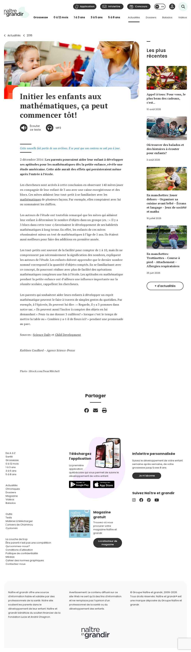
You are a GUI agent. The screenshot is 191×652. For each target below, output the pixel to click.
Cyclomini (12, 528)
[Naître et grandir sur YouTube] (156, 500)
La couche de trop (17, 539)
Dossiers (151, 17)
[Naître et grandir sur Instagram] (134, 500)
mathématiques (30, 199)
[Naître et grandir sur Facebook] (141, 500)
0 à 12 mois (61, 17)
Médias (10, 557)
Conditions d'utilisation (19, 550)
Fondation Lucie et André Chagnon (29, 617)
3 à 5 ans (97, 17)
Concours (141, 6)
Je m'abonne (147, 475)
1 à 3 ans (79, 17)
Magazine (12, 496)
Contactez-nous (16, 564)
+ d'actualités (165, 286)
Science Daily (42, 335)
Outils (9, 514)
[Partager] (86, 410)
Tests (9, 517)
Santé (9, 456)
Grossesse (40, 17)
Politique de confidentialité (22, 553)
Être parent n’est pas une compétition (28, 542)
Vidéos (182, 17)
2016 (29, 35)
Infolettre (114, 6)
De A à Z (10, 453)
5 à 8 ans (114, 17)
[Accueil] (16, 12)
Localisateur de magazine (107, 542)
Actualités (134, 17)
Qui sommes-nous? (18, 546)
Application (87, 6)
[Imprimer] (104, 410)
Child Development (68, 335)
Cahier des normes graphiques (25, 560)
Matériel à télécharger (19, 521)
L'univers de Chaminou (19, 524)
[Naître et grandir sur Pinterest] (149, 500)
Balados (167, 17)
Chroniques (13, 489)
